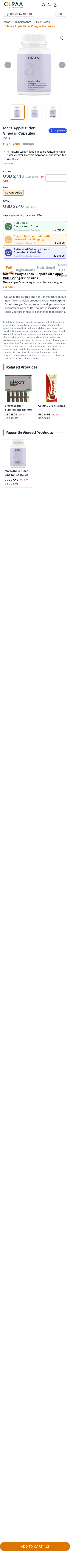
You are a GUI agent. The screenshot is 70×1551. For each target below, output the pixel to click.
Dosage (28, 144)
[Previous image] (7, 65)
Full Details (9, 270)
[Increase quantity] (62, 178)
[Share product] (61, 37)
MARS (6, 137)
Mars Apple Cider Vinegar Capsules (31, 26)
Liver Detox (43, 22)
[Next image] (62, 65)
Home (6, 22)
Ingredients (25, 270)
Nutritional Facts (46, 270)
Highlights (11, 144)
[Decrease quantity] (50, 178)
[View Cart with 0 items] (50, 5)
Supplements (23, 22)
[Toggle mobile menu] (62, 5)
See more (8, 163)
